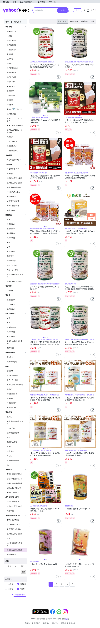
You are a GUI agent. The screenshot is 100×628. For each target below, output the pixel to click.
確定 (23, 572)
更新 (66, 618)
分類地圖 (72, 623)
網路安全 (55, 623)
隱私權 (63, 623)
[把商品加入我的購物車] (58, 77)
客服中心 (28, 623)
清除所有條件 (20, 594)
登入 (77, 10)
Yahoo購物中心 (16, 10)
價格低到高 (74, 21)
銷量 (93, 21)
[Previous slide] (31, 43)
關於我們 (37, 623)
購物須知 (46, 623)
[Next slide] (60, 43)
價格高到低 (85, 21)
